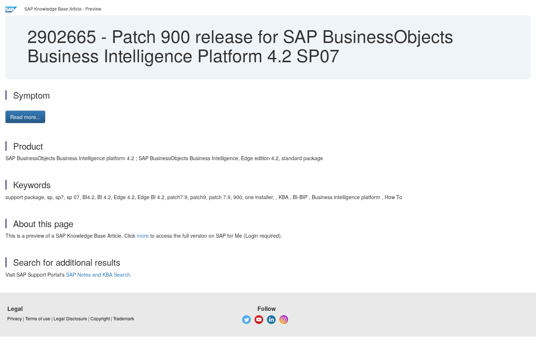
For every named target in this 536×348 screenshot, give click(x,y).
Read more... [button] (25, 116)
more (143, 235)
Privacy (14, 318)
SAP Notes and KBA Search (98, 274)
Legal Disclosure (70, 318)
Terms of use (37, 318)
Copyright (100, 318)
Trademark (123, 318)
